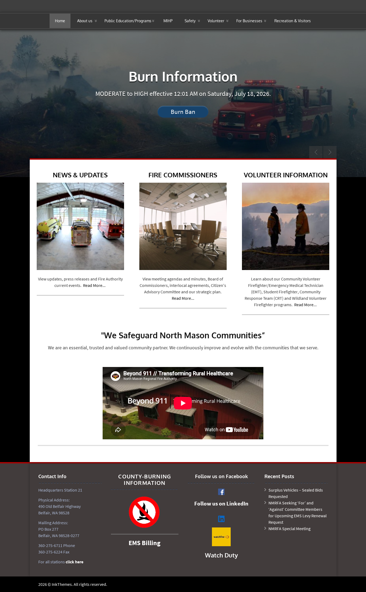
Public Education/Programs (127, 20)
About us (84, 20)
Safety (190, 20)
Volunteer (216, 20)
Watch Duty (221, 555)
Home (60, 20)
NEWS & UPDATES (80, 175)
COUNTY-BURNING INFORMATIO (144, 479)
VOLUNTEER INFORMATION (286, 175)
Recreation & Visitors (292, 20)
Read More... (94, 285)
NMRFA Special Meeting (289, 528)
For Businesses (249, 20)
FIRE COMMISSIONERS (182, 175)
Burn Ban (183, 111)
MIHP (168, 20)
